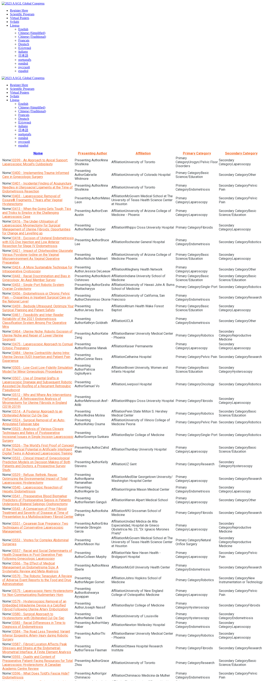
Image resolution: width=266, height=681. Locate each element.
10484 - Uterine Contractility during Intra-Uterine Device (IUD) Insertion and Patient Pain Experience (36, 357)
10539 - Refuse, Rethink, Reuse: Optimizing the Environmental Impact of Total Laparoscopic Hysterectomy (34, 479)
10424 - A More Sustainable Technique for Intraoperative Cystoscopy (37, 269)
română (23, 63)
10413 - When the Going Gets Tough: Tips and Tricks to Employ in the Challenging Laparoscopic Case (36, 213)
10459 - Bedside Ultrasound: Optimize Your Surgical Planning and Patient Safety (38, 308)
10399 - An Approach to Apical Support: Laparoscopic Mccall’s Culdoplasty (35, 162)
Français (23, 40)
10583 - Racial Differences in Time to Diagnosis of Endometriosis (33, 625)
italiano (23, 51)
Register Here (19, 10)
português (24, 59)
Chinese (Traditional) (32, 36)
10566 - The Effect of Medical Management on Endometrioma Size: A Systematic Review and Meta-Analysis (30, 567)
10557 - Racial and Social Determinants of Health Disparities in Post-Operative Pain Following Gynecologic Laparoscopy (37, 555)
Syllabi (14, 21)
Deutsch (23, 44)
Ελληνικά (24, 48)
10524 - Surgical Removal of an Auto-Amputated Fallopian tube (33, 422)
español (23, 71)
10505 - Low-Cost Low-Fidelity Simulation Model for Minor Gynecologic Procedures (37, 370)
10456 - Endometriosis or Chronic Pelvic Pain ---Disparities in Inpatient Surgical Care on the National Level (36, 297)
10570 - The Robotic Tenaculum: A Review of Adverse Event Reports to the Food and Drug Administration (37, 580)
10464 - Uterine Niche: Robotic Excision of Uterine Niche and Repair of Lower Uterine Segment (37, 335)
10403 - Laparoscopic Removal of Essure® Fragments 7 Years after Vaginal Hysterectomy (32, 200)
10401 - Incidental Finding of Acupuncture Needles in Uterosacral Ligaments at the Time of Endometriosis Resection (37, 187)
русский (24, 67)
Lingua (14, 25)
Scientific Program (22, 14)
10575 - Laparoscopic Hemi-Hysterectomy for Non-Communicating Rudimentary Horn (37, 593)
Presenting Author (92, 153)
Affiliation (143, 153)
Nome (38, 153)
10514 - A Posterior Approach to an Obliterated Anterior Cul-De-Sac (32, 413)
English (23, 29)
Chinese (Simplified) (31, 33)
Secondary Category (241, 153)
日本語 (23, 55)
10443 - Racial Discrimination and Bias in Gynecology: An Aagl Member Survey (36, 278)
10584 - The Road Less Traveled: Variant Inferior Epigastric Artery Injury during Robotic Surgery (36, 635)
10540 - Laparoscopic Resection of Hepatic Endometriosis (32, 489)
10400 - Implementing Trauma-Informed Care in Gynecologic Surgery (35, 175)
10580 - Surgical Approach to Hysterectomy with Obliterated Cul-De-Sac (33, 616)
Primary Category (197, 153)
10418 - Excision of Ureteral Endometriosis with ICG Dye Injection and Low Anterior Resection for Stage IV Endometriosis (38, 242)
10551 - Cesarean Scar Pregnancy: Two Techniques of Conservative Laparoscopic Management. (35, 527)
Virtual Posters (19, 18)
